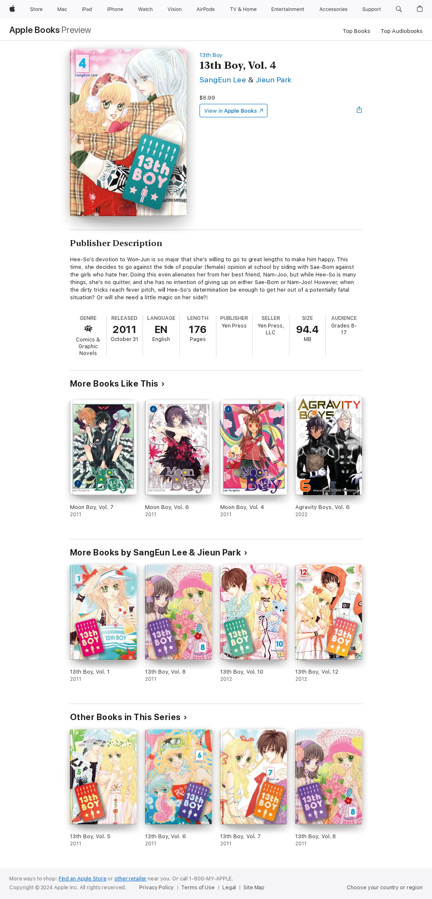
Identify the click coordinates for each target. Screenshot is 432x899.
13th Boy (211, 55)
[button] (398, 9)
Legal (229, 888)
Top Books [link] (356, 31)
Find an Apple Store (83, 879)
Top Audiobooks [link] (402, 31)
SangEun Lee (223, 79)
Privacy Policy (156, 888)
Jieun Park (274, 79)
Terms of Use (198, 888)
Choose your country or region (385, 888)
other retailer (130, 879)
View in (230, 111)
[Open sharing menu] (359, 110)
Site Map (254, 888)
